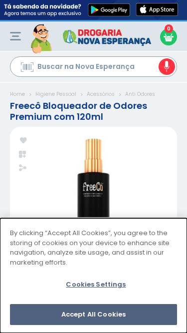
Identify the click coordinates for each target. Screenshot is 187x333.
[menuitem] (15, 36)
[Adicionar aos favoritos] (23, 141)
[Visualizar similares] (23, 154)
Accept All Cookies (93, 314)
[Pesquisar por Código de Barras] (27, 68)
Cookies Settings (96, 284)
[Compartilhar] (22, 169)
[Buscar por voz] (167, 66)
